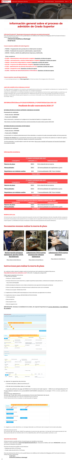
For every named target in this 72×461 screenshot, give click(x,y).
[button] (70, 1)
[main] (36, 25)
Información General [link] (49, 1)
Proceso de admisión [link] (59, 1)
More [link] (66, 1)
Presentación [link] (40, 1)
